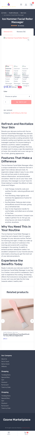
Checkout (4, 382)
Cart (2, 380)
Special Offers (5, 377)
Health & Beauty (13, 13)
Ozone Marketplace (16, 419)
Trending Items (5, 375)
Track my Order (6, 387)
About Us (4, 359)
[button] (28, 40)
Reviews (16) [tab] (21, 32)
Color (5, 91)
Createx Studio (26, 427)
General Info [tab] (8, 32)
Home (5, 13)
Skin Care (23, 13)
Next (32, 321)
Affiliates (4, 366)
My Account (5, 385)
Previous (3, 321)
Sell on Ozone (5, 364)
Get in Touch (5, 361)
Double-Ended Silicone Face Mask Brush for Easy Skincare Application (16, 335)
